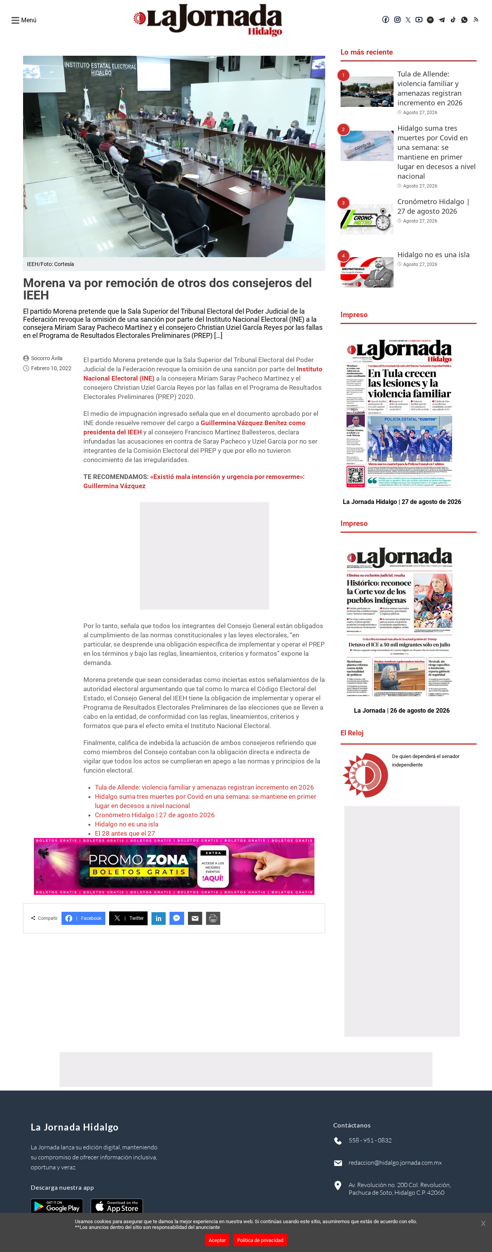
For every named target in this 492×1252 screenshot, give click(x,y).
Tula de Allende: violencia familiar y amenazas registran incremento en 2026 (204, 787)
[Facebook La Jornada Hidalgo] (386, 20)
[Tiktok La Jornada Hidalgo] (453, 20)
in (158, 918)
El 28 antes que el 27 (125, 833)
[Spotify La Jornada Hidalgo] (430, 20)
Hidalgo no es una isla (126, 824)
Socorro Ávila (47, 358)
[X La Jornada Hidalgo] (408, 20)
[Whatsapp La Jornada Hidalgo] (465, 20)
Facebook (88, 918)
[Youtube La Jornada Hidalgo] (419, 20)
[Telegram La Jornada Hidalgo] (442, 20)
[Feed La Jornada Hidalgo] (476, 20)
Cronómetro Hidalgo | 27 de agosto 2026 (155, 815)
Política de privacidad (260, 1240)
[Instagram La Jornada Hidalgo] (397, 20)
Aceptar (217, 1240)
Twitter (134, 918)
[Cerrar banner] (483, 1224)
